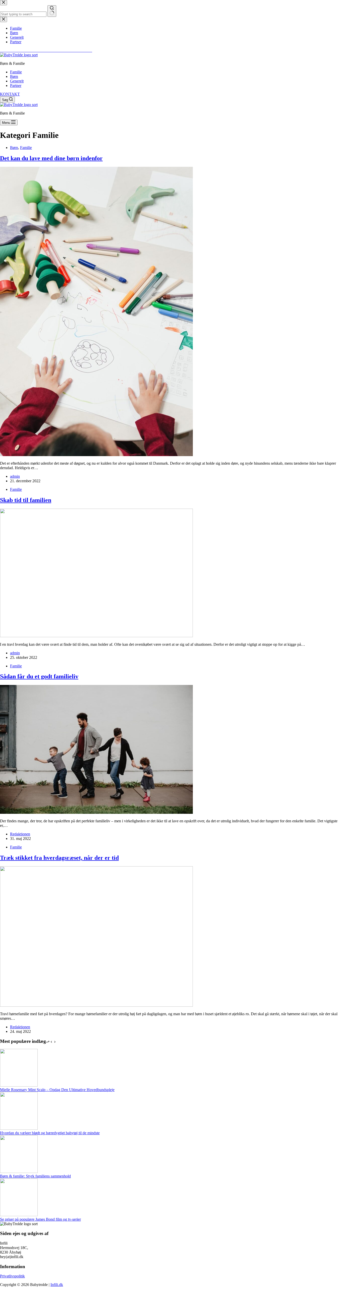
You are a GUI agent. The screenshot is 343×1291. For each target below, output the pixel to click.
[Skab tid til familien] (96, 636)
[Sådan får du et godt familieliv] (96, 812)
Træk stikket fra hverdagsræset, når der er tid (59, 857)
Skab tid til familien (25, 500)
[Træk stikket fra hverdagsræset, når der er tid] (96, 1005)
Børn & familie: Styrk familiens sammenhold (35, 1176)
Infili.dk (56, 1284)
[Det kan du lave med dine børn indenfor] (96, 455)
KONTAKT (10, 94)
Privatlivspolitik (12, 1276)
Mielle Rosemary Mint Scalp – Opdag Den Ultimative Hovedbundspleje (57, 1090)
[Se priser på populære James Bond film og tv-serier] (19, 1215)
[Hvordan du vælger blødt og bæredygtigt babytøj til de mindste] (19, 1128)
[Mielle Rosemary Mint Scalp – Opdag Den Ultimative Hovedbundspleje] (19, 1085)
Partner (15, 85)
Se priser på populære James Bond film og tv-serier (40, 1219)
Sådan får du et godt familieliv (39, 676)
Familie (16, 72)
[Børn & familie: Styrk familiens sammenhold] (19, 1171)
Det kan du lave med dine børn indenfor (51, 158)
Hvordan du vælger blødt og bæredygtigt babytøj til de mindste (50, 1133)
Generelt (17, 81)
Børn (14, 76)
